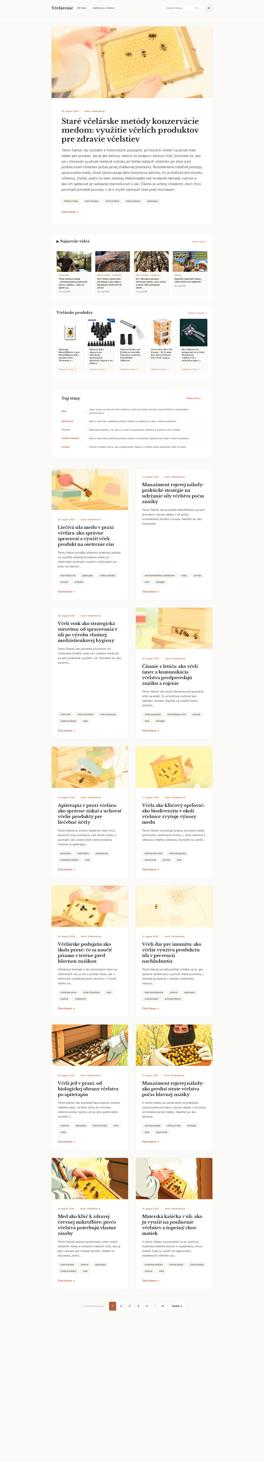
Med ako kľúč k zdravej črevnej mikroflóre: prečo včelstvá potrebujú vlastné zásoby (87, 1225)
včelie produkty (70, 438)
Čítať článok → (70, 212)
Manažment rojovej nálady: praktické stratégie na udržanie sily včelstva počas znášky (173, 493)
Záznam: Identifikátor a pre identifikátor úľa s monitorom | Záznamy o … (69, 355)
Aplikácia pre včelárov (103, 8)
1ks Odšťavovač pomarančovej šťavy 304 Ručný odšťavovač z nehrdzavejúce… (193, 355)
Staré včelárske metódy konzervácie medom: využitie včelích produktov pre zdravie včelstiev (130, 130)
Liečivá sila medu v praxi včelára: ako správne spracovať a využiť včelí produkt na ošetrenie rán (86, 536)
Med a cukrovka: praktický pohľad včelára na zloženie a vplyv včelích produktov (132, 421)
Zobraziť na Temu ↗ (67, 369)
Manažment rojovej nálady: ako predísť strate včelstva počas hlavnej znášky (173, 1088)
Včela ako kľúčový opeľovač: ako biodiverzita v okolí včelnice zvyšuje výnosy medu (173, 814)
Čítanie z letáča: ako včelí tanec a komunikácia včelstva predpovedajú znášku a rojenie (170, 675)
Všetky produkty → (197, 313)
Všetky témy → (194, 398)
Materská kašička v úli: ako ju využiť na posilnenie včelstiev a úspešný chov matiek (134, 429)
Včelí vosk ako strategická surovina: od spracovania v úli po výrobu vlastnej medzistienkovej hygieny (87, 632)
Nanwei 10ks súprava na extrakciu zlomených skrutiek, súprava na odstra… (101, 356)
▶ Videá (82, 8)
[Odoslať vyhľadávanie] (196, 8)
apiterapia (67, 421)
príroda (65, 447)
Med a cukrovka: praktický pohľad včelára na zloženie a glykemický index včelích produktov (139, 438)
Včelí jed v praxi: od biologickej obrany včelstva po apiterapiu (88, 1088)
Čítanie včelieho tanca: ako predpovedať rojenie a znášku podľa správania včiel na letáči (137, 447)
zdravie (65, 429)
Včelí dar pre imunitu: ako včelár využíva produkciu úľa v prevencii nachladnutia (171, 952)
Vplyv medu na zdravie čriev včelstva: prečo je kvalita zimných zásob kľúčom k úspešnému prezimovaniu (139, 411)
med (63, 411)
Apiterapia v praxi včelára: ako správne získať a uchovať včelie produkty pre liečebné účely (89, 814)
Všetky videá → (199, 241)
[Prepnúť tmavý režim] (209, 8)
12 (162, 1306)
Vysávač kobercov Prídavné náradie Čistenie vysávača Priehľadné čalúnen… (130, 355)
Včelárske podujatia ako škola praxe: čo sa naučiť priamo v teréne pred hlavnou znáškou (85, 952)
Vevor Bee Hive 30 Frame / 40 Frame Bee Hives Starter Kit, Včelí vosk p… (161, 353)
